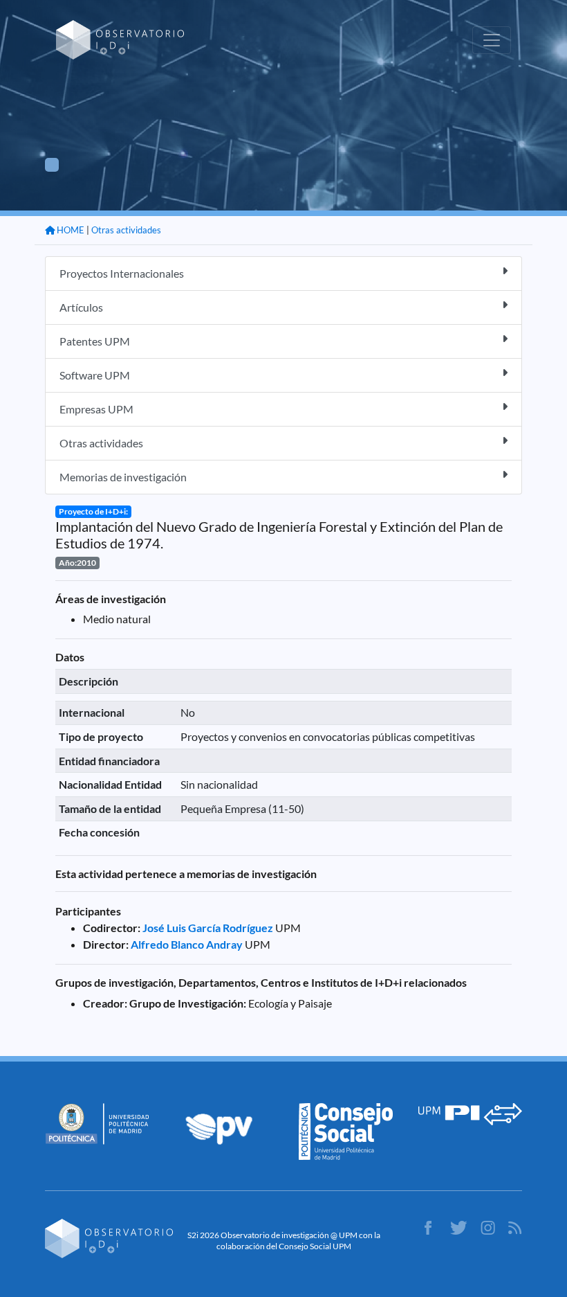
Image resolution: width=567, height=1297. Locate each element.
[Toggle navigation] (491, 40)
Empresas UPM (96, 408)
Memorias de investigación (123, 476)
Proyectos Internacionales (121, 273)
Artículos (81, 307)
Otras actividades (126, 229)
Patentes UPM (94, 341)
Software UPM (94, 375)
